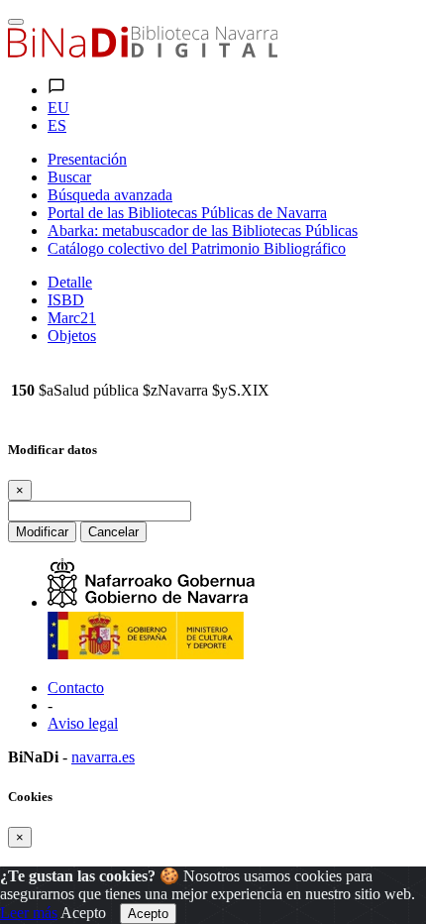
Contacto (76, 687)
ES (57, 125)
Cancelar (113, 531)
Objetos (72, 335)
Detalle (70, 282)
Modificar (42, 531)
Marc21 (72, 317)
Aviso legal (83, 723)
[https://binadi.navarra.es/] (142, 52)
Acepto (83, 912)
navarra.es (103, 757)
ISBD (66, 299)
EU (58, 107)
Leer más (28, 912)
